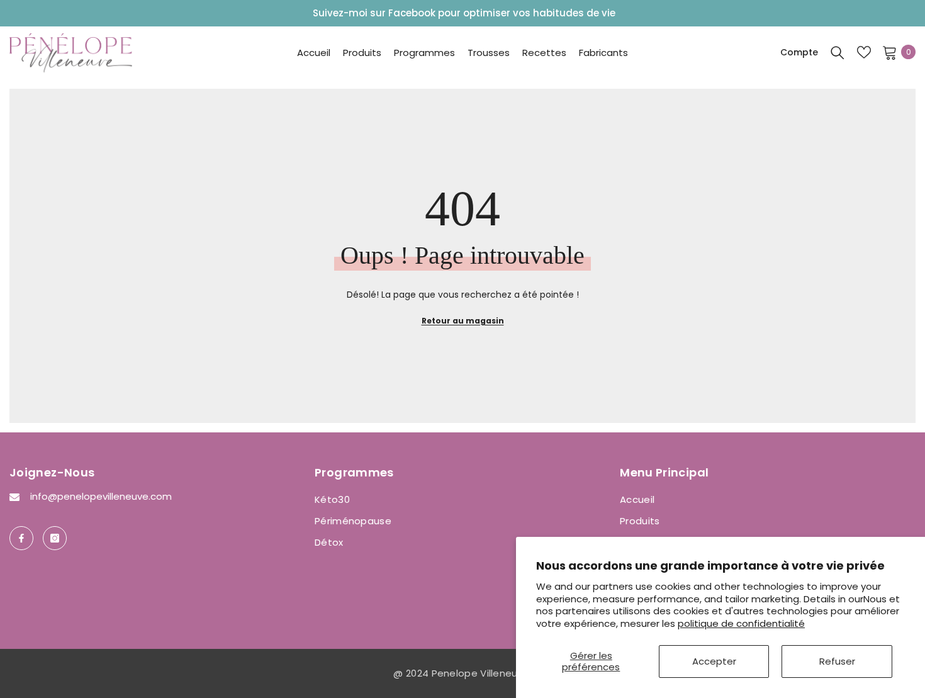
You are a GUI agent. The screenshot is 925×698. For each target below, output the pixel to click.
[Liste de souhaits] (864, 52)
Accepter (714, 661)
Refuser (837, 661)
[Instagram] (55, 538)
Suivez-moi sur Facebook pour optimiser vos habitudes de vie (464, 13)
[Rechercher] (837, 52)
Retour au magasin (463, 320)
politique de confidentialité (741, 623)
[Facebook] (21, 538)
